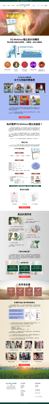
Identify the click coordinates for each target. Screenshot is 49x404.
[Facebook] (35, 396)
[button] (45, 5)
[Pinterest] (39, 396)
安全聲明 (22, 394)
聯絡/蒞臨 (36, 386)
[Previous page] (20, 272)
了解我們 (36, 385)
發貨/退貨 (22, 395)
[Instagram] (38, 396)
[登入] (42, 5)
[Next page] (28, 272)
